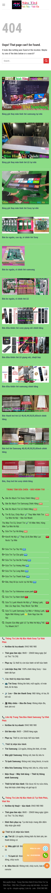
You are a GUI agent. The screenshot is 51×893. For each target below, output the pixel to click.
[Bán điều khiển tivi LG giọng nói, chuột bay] (25, 345)
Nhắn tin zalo (35, 848)
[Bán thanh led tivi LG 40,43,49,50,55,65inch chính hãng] (25, 403)
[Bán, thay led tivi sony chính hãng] (25, 469)
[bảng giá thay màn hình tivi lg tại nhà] (25, 140)
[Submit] (46, 60)
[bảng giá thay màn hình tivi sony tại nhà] (25, 187)
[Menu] (3, 4)
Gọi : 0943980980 (33, 855)
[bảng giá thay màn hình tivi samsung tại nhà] (25, 93)
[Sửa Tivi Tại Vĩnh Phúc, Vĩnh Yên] (25, 4)
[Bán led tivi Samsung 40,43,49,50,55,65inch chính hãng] (25, 436)
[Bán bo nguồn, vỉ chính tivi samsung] (13, 256)
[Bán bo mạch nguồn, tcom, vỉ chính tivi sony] (25, 225)
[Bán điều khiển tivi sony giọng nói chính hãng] (25, 315)
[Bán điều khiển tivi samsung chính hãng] (25, 374)
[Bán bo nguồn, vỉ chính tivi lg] (25, 286)
